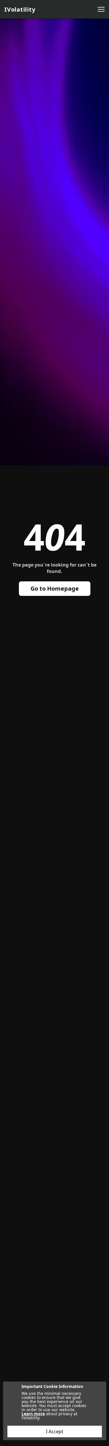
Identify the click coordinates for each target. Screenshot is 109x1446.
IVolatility (19, 9)
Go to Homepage (55, 588)
